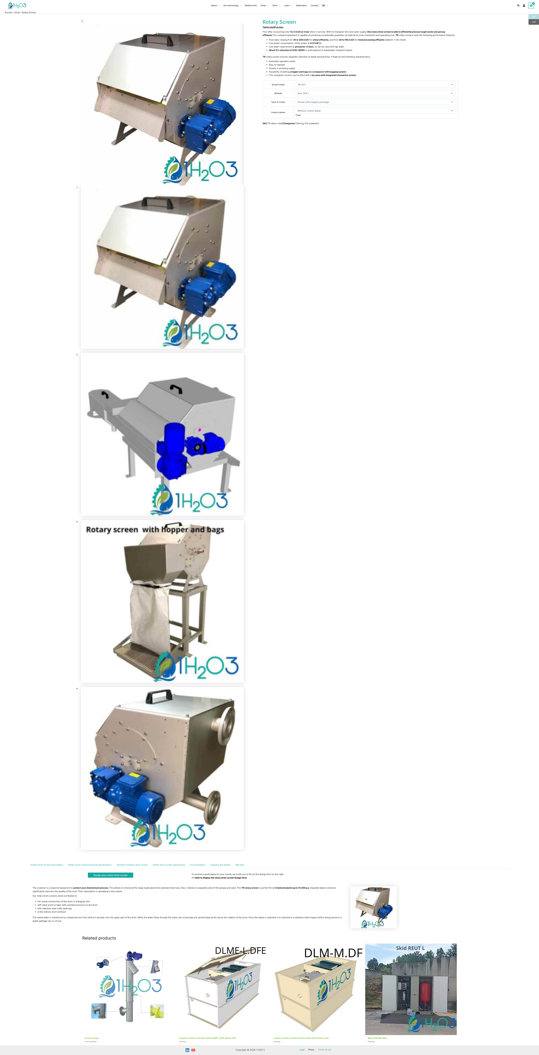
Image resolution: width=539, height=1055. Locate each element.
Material (278, 93)
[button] (218, 5)
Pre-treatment (312, 123)
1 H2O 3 (32, 5)
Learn (287, 5)
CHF (532, 22)
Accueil (8, 12)
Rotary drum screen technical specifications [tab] (90, 864)
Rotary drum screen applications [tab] (169, 864)
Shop (263, 5)
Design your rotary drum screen (110, 875)
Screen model (278, 84)
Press (311, 1049)
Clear (298, 115)
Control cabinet (278, 112)
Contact (314, 5)
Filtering (299, 123)
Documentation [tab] (197, 864)
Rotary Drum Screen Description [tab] (47, 864)
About (214, 5)
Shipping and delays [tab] (220, 864)
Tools (275, 5)
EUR (532, 16)
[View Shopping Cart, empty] (531, 5)
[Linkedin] (187, 1050)
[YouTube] (193, 1050)
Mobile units (251, 5)
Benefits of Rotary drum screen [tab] (132, 864)
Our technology (230, 5)
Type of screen (278, 102)
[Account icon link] (524, 5)
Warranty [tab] (239, 864)
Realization (301, 5)
